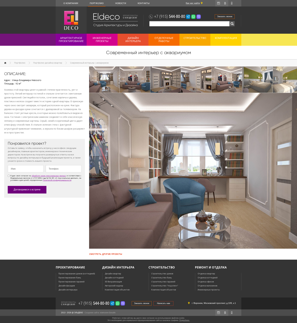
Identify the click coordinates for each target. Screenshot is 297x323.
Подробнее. (184, 320)
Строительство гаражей (163, 281)
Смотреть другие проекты (105, 254)
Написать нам (163, 303)
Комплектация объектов (117, 289)
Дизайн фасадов (66, 285)
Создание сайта (92, 313)
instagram (218, 3)
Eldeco (106, 16)
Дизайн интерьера (67, 289)
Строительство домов (162, 273)
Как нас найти (193, 3)
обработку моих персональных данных (49, 175)
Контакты (143, 3)
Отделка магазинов (207, 285)
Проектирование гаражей (71, 281)
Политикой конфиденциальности (57, 180)
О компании (70, 3)
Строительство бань (161, 277)
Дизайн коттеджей (114, 277)
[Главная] (5, 63)
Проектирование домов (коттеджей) (76, 273)
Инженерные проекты (209, 289)
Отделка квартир (206, 273)
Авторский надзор (114, 285)
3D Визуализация (113, 281)
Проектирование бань (69, 277)
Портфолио (97, 3)
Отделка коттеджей (207, 277)
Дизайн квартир (113, 273)
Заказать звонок (224, 16)
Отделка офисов (206, 281)
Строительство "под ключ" (164, 285)
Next (293, 80)
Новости (120, 3)
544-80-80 (169, 16)
